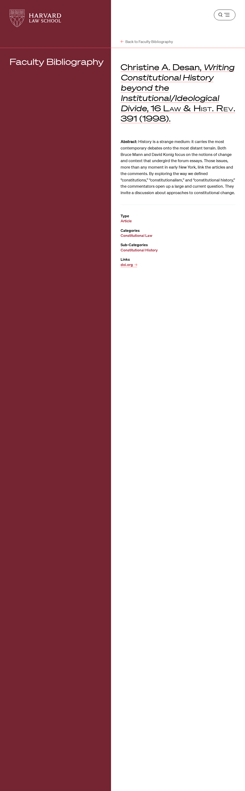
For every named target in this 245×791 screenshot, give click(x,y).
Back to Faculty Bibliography (149, 41)
